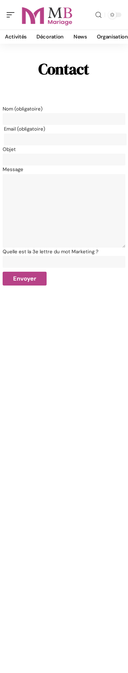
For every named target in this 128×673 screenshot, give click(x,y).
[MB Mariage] (47, 15)
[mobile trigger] (12, 15)
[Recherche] (98, 15)
